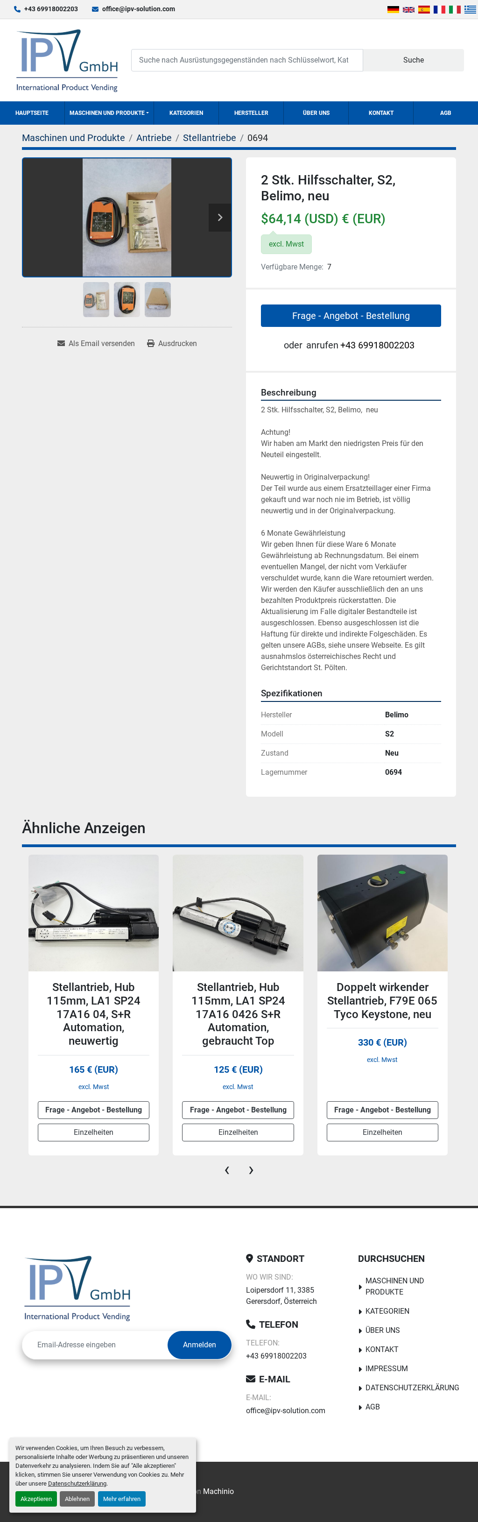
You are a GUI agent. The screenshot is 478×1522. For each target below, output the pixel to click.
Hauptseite (32, 113)
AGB (445, 113)
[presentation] (227, 1169)
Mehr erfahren (122, 1498)
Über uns (316, 113)
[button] (109, 113)
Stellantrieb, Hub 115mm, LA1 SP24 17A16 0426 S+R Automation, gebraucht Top (94, 1014)
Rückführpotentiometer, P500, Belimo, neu (385, 994)
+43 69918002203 (51, 9)
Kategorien (186, 113)
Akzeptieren (36, 1498)
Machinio (218, 1491)
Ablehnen (77, 1498)
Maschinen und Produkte (107, 113)
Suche (413, 60)
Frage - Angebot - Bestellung (351, 315)
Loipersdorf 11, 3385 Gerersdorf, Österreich (281, 1296)
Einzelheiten (93, 1132)
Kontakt (381, 113)
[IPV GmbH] (77, 1288)
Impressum (387, 1368)
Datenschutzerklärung (77, 1483)
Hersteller (251, 113)
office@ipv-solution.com (138, 9)
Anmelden (199, 1344)
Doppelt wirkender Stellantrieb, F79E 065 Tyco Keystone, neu (238, 1001)
